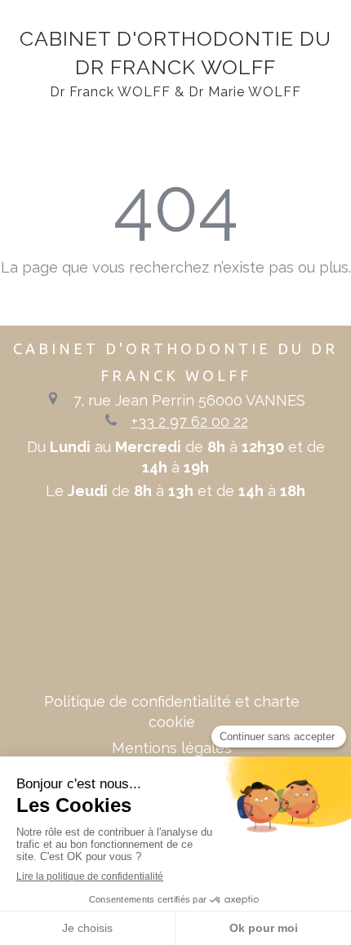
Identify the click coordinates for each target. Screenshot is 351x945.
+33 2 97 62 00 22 (189, 421)
